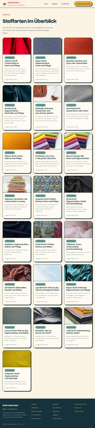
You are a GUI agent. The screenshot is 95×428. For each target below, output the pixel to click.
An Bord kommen (83, 4)
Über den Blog (78, 411)
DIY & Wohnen (36, 415)
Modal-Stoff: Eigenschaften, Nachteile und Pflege (14, 110)
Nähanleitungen (36, 411)
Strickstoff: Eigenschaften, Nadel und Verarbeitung (76, 201)
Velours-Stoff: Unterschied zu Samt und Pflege (12, 63)
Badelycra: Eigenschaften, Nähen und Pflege (17, 245)
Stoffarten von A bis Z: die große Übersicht (45, 157)
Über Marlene (57, 408)
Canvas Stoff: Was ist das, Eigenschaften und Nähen (17, 331)
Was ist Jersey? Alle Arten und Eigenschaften (77, 157)
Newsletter (56, 411)
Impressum (78, 408)
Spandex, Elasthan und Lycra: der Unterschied (76, 62)
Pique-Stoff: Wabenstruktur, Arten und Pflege (43, 63)
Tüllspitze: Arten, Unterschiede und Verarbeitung (74, 246)
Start (46, 4)
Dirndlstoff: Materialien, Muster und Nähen (16, 288)
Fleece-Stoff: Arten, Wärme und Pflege (14, 157)
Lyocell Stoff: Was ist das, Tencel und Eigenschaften (47, 288)
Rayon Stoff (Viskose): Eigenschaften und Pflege (78, 288)
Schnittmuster (36, 418)
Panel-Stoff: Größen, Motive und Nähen (44, 245)
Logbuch (55, 4)
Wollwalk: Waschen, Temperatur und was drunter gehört (44, 110)
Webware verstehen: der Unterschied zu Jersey (16, 200)
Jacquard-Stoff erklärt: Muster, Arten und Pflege (46, 200)
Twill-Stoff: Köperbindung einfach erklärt (78, 331)
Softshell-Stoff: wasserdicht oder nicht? (77, 109)
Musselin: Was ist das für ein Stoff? (43, 331)
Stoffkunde (65, 4)
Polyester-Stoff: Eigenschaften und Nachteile (12, 376)
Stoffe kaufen (57, 418)
